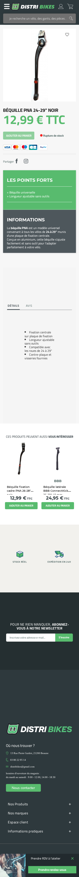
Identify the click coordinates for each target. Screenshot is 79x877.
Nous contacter (23, 788)
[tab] (13, 306)
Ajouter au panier (18, 135)
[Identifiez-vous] (60, 6)
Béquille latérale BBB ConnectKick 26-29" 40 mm (55, 491)
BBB (58, 481)
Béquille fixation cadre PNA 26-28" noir (19, 491)
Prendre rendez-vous (52, 870)
